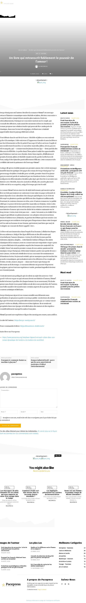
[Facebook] (77, 13)
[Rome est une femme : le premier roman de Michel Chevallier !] (73, 481)
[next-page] (42, 509)
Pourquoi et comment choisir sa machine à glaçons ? (13, 361)
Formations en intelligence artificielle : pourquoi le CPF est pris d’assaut (71, 171)
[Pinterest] (49, 88)
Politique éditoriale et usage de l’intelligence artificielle (43, 600)
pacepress (43, 66)
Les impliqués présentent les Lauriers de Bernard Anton (52, 492)
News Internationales (67, 244)
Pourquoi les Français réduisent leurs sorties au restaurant (70, 149)
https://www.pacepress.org (19, 377)
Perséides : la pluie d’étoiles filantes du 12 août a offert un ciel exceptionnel (71, 194)
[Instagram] (81, 13)
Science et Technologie (67, 188)
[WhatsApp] (54, 88)
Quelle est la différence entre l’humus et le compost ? (43, 548)
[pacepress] (37, 66)
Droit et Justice (65, 118)
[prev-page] (40, 509)
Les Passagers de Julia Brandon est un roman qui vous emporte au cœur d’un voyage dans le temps (9, 494)
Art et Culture (22, 50)
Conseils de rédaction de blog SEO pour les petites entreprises (42, 556)
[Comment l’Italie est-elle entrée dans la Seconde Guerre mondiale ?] (30, 481)
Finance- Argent (65, 221)
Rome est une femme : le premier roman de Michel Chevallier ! (73, 492)
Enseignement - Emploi (67, 165)
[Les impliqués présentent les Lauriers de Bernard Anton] (52, 481)
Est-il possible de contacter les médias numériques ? (41, 565)
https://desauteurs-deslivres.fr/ (32, 326)
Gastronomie (64, 144)
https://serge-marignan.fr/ (25, 320)
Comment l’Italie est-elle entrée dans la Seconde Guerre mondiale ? (30, 493)
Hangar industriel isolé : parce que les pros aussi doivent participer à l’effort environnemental (43, 363)
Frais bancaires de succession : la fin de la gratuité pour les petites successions (70, 124)
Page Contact (42, 589)
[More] (59, 88)
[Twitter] (84, 13)
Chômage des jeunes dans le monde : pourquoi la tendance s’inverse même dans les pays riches (71, 250)
